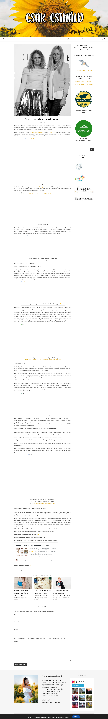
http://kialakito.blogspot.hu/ (36, 132)
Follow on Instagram (78, 685)
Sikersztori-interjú (48, 39)
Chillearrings (53, 132)
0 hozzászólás (68, 570)
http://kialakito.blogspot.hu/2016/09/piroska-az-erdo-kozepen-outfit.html (43, 359)
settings (66, 717)
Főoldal (23, 39)
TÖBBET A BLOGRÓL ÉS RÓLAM (83, 70)
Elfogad (76, 716)
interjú (44, 227)
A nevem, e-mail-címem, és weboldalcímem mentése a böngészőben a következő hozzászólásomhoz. (40, 638)
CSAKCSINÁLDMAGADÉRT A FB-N (82, 81)
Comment (16, 641)
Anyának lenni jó (63, 39)
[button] (75, 691)
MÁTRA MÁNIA (85, 142)
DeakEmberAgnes (19, 570)
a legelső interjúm (39, 187)
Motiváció (75, 39)
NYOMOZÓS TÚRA (83, 114)
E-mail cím (17, 622)
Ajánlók (83, 39)
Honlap (16, 629)
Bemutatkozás (33, 39)
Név (15, 614)
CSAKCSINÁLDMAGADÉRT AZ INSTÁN (83, 84)
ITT (31, 565)
